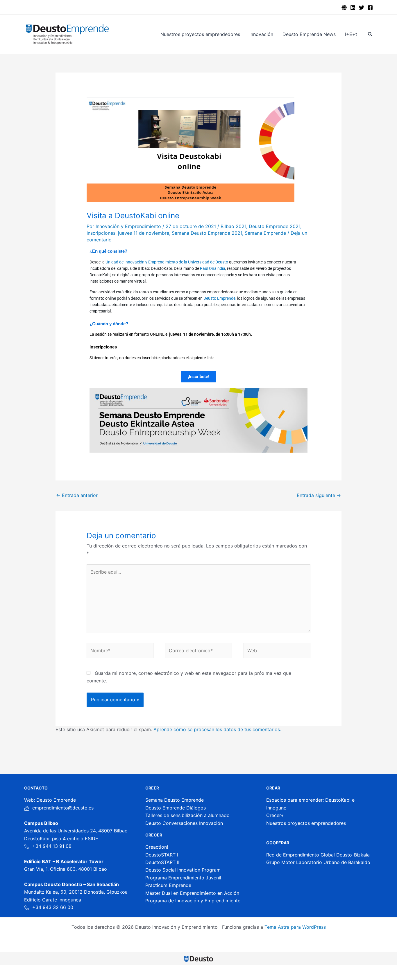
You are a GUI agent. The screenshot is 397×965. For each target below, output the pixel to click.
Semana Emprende (265, 233)
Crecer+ (275, 815)
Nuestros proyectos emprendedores (200, 34)
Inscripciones (101, 233)
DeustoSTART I (161, 855)
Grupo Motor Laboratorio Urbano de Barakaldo (318, 862)
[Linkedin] (352, 7)
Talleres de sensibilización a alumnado (187, 815)
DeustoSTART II (162, 862)
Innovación (261, 34)
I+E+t (351, 34)
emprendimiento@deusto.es (63, 808)
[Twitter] (361, 7)
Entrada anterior (77, 495)
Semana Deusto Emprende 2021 (207, 233)
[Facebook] (370, 7)
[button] (370, 34)
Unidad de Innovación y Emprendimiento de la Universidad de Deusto (166, 262)
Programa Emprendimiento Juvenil (183, 878)
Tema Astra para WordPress (295, 927)
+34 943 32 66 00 (52, 907)
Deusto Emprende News (309, 34)
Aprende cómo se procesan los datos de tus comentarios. (217, 729)
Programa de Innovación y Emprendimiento (193, 900)
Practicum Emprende (168, 885)
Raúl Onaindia (212, 268)
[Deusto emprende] (344, 7)
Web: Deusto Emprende (50, 800)
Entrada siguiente (319, 495)
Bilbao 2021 (233, 226)
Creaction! (156, 847)
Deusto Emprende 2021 (274, 226)
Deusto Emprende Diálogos (175, 808)
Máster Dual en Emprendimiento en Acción (192, 893)
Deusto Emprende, (219, 298)
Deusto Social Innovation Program (183, 870)
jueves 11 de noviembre (143, 233)
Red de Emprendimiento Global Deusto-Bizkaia (318, 855)
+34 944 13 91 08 (51, 846)
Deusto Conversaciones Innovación (184, 823)
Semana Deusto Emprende (174, 800)
